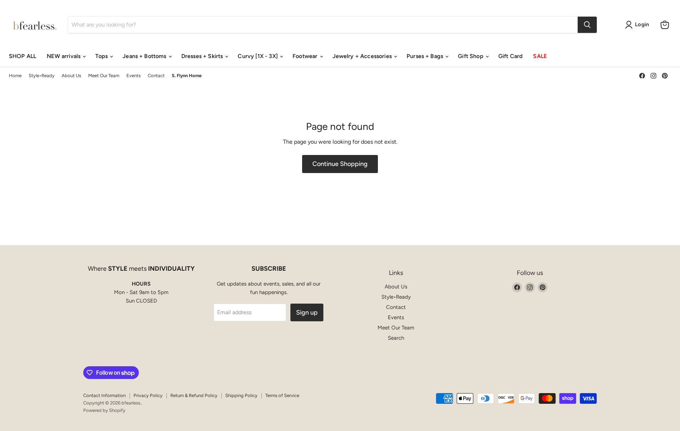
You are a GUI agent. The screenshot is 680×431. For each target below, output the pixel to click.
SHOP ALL (22, 56)
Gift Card (510, 56)
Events (133, 75)
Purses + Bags (425, 56)
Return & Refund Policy (193, 395)
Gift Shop (471, 56)
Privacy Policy (148, 395)
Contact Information (104, 395)
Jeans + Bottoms (145, 56)
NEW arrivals (64, 56)
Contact (156, 75)
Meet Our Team (103, 75)
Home (15, 75)
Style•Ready (42, 75)
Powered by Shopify (104, 410)
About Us (71, 75)
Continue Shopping (340, 164)
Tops (102, 56)
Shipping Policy (241, 395)
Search (396, 338)
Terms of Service (282, 395)
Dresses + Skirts (203, 56)
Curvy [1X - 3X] (258, 56)
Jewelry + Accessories (363, 56)
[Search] (587, 25)
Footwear (306, 56)
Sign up (307, 312)
